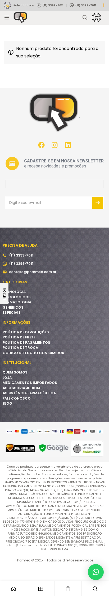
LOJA (7, 377)
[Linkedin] (67, 145)
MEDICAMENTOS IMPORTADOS (30, 382)
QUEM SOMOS (15, 372)
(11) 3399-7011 (52, 5)
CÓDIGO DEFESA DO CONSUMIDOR (33, 352)
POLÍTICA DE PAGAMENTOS (26, 342)
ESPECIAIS (12, 312)
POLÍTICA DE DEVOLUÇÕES (26, 332)
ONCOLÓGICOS (17, 297)
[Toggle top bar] (103, 5)
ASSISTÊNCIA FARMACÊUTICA (29, 393)
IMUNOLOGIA (14, 291)
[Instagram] (54, 145)
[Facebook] (41, 145)
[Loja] (40, 588)
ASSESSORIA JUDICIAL (22, 388)
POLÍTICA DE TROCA (20, 347)
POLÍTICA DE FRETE (19, 337)
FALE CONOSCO (17, 398)
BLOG (7, 403)
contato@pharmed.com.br (32, 271)
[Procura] (85, 17)
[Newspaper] (12, 163)
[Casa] (13, 588)
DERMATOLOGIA (17, 302)
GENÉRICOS (13, 307)
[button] (96, 572)
